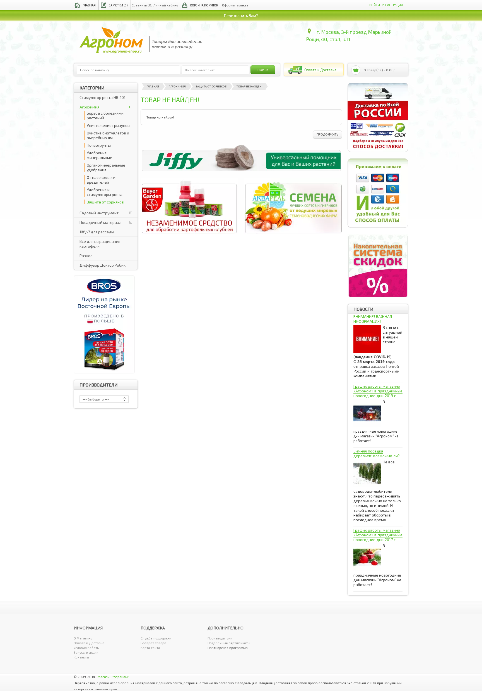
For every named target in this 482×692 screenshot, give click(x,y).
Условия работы (87, 648)
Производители (220, 638)
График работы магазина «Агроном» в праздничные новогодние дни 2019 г (378, 391)
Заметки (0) (118, 5)
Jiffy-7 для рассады (96, 231)
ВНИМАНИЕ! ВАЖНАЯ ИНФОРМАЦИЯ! (372, 319)
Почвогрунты (99, 145)
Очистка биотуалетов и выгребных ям (108, 135)
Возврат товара (153, 643)
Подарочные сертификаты (229, 643)
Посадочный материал (100, 222)
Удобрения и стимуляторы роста (104, 192)
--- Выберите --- (96, 399)
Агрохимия (89, 107)
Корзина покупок (204, 5)
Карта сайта (150, 648)
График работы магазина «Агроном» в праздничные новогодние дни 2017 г (378, 535)
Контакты (81, 657)
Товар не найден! (249, 86)
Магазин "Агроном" (113, 677)
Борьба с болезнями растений (105, 115)
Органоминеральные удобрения (106, 167)
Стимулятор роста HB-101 (102, 97)
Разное (86, 255)
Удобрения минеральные (99, 155)
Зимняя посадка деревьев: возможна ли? (376, 453)
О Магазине (83, 638)
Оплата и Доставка (89, 643)
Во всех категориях (200, 70)
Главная (89, 5)
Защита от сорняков (105, 202)
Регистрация (392, 5)
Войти (374, 5)
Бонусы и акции (86, 652)
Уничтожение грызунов (108, 125)
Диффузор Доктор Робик (102, 265)
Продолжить (327, 134)
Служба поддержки (156, 638)
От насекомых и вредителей (101, 179)
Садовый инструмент (99, 212)
